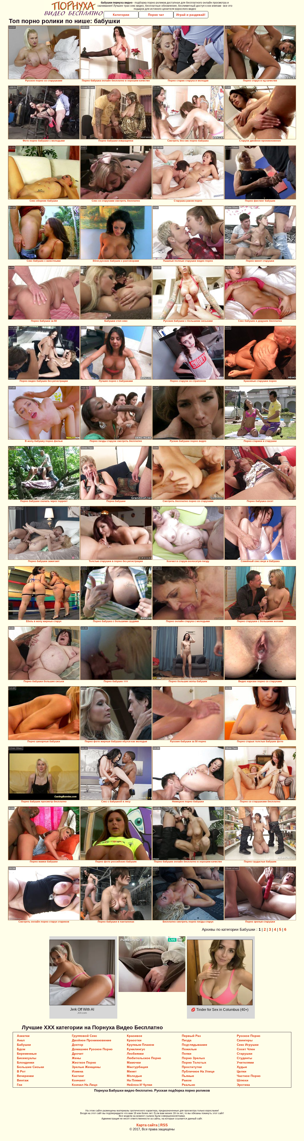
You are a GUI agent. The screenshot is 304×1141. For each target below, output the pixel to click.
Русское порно (248, 1036)
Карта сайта (147, 1125)
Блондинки (25, 1062)
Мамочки (134, 1062)
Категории (121, 14)
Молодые (134, 1076)
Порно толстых (194, 1062)
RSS (164, 1125)
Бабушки (24, 1044)
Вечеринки (25, 1076)
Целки (241, 1071)
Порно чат (156, 14)
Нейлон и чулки (139, 1084)
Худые (242, 1067)
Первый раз (191, 1036)
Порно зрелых (193, 1058)
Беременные (27, 1053)
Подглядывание (194, 1044)
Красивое (134, 1036)
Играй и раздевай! (190, 14)
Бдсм (21, 1049)
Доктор (77, 1044)
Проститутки (192, 1067)
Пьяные (188, 1076)
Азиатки (23, 1036)
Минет (132, 1071)
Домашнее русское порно (92, 1049)
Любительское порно (144, 1058)
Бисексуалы (26, 1058)
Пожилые (189, 1049)
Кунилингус (136, 1049)
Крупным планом (140, 1044)
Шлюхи (242, 1080)
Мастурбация (137, 1067)
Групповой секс (84, 1036)
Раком (186, 1080)
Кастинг (78, 1076)
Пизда (186, 1040)
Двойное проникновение (91, 1040)
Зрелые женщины (86, 1067)
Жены (76, 1058)
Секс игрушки (248, 1044)
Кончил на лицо (84, 1084)
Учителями (245, 1062)
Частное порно (249, 1076)
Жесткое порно (84, 1062)
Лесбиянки (135, 1053)
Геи (19, 1084)
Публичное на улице (198, 1071)
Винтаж (22, 1080)
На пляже (134, 1080)
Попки (186, 1053)
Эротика (243, 1084)
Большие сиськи (30, 1067)
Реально (188, 1084)
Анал (21, 1040)
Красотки (134, 1040)
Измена (77, 1071)
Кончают (78, 1080)
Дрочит (77, 1053)
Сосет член (246, 1049)
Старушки (244, 1053)
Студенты (244, 1058)
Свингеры (245, 1040)
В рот (21, 1071)
